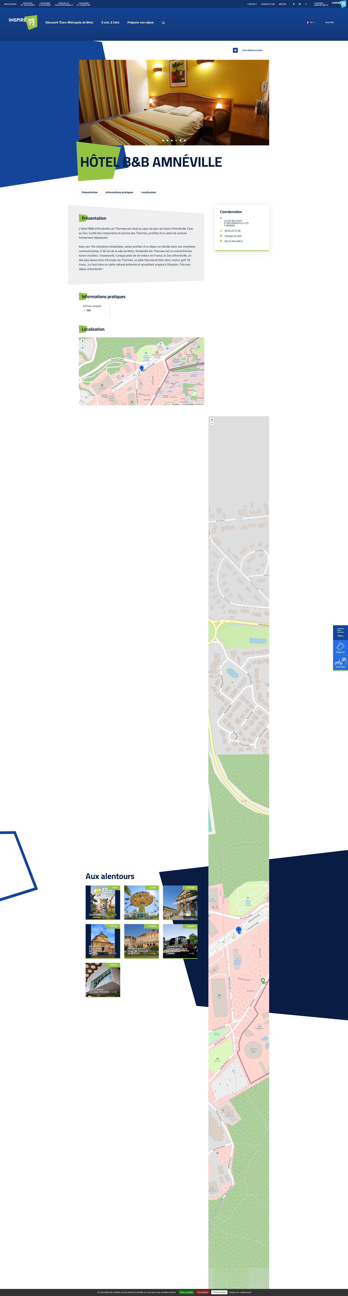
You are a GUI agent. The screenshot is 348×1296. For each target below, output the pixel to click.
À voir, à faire (110, 22)
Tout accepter (186, 1292)
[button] (141, 368)
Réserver (340, 652)
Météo (282, 4)
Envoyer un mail (233, 236)
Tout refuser (202, 1292)
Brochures (10, 4)
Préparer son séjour (141, 22)
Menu (340, 636)
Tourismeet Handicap (84, 4)
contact (252, 4)
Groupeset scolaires (28, 4)
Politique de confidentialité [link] (240, 1292)
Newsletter (268, 4)
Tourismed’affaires (45, 4)
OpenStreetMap (188, 404)
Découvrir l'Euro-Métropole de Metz (69, 22)
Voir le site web (232, 241)
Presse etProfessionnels (64, 4)
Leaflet (176, 404)
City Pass (340, 667)
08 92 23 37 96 (232, 230)
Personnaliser (219, 1292)
